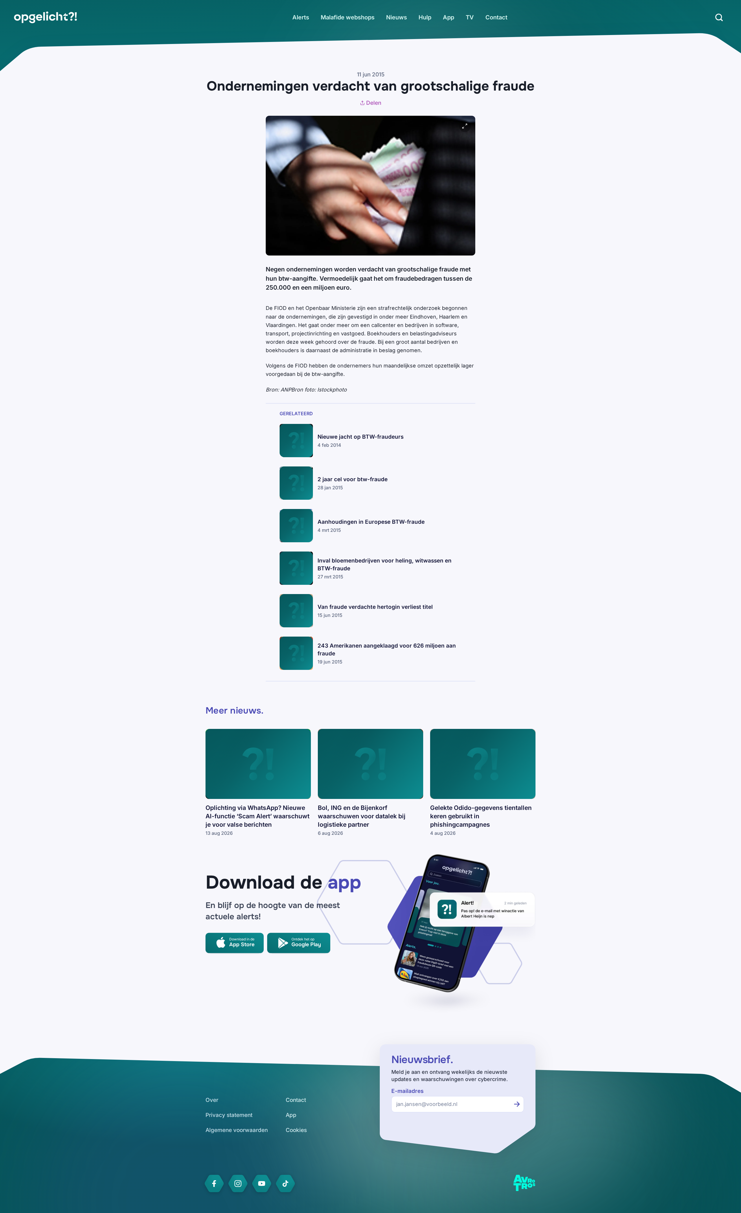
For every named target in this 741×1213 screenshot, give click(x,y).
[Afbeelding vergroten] (465, 126)
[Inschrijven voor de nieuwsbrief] (517, 1104)
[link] (45, 17)
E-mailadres (407, 1091)
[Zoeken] (719, 17)
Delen (373, 103)
